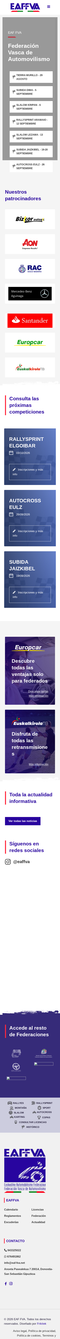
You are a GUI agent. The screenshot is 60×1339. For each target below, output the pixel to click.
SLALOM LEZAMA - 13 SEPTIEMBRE (29, 136)
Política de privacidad (41, 1331)
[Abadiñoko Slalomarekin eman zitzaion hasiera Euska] (30, 892)
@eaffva (21, 861)
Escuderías (11, 1222)
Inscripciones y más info (28, 472)
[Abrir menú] (49, 6)
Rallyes (18, 1103)
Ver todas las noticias (22, 821)
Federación (39, 1215)
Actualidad (38, 1222)
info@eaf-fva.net (14, 1262)
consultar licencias (32, 1122)
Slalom (19, 1112)
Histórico (32, 1127)
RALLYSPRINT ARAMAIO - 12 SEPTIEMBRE (32, 121)
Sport (47, 1108)
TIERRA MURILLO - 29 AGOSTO (29, 77)
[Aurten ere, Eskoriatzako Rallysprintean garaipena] (30, 924)
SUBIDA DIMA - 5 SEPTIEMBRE (26, 92)
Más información (38, 695)
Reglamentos (12, 1215)
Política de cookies (29, 1335)
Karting (19, 1117)
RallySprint (44, 1103)
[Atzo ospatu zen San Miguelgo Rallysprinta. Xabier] (30, 955)
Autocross (44, 1112)
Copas (46, 1117)
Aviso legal (20, 1331)
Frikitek (41, 1323)
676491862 (13, 1256)
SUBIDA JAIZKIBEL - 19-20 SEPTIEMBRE (32, 151)
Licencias (38, 1209)
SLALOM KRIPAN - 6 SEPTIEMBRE (28, 107)
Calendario (11, 1209)
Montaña (21, 1108)
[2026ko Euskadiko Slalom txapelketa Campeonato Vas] (30, 986)
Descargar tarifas (38, 691)
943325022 (14, 1250)
